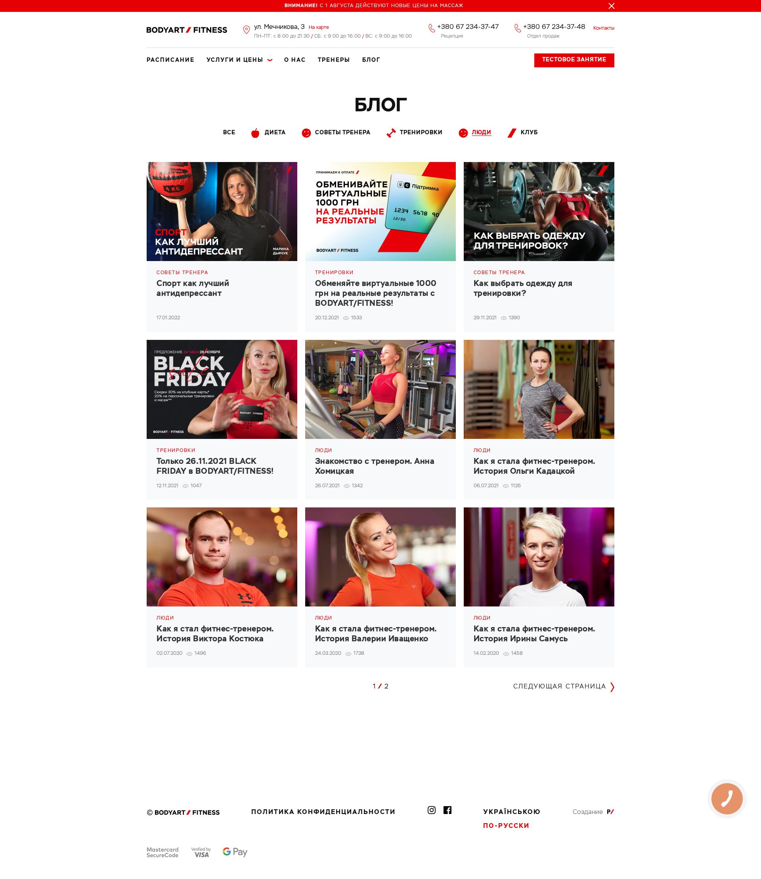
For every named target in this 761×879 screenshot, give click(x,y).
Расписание (171, 60)
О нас (295, 60)
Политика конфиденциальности (323, 812)
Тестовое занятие (574, 60)
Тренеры (334, 60)
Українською (512, 812)
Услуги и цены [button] (235, 60)
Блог (371, 60)
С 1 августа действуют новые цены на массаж (374, 6)
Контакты (603, 28)
